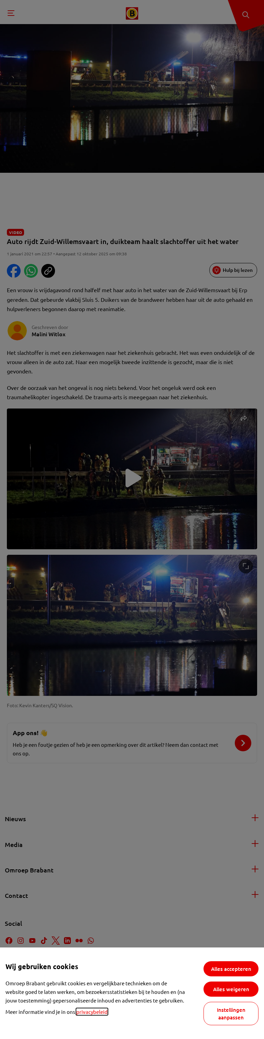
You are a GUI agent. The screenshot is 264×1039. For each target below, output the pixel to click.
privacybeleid (92, 1011)
